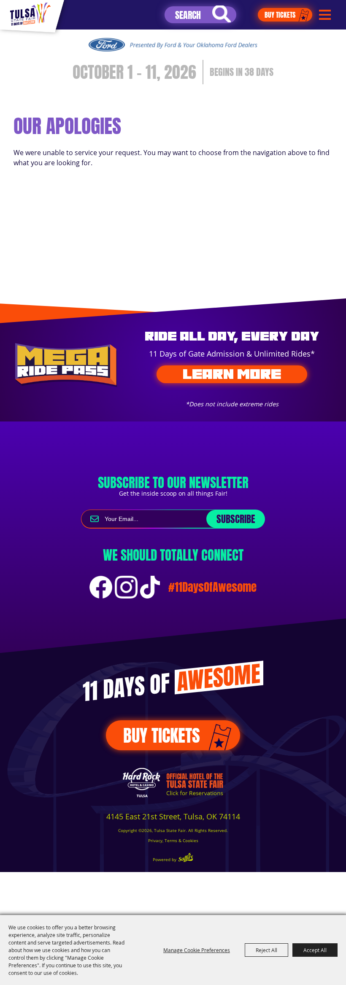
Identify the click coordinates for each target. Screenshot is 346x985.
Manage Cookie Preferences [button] (196, 950)
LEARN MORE (232, 373)
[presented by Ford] (173, 44)
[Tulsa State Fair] (30, 14)
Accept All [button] (315, 950)
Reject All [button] (266, 950)
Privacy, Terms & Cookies (173, 840)
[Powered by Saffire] (185, 858)
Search (221, 13)
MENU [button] (325, 15)
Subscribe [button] (235, 519)
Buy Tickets (280, 15)
